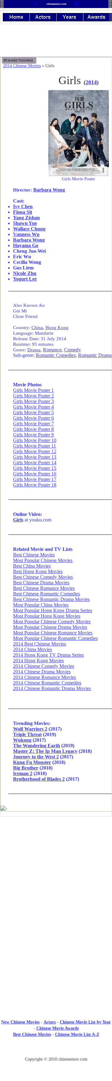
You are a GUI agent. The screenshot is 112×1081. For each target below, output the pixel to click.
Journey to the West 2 (36, 756)
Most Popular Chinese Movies (42, 560)
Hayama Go (25, 245)
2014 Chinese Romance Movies (44, 677)
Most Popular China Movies (40, 604)
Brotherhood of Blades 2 (39, 779)
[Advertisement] (56, 968)
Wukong (22, 740)
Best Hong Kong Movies (38, 571)
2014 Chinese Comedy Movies (43, 666)
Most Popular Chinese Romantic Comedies (55, 638)
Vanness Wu (26, 234)
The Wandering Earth (36, 745)
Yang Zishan (26, 217)
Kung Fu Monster (32, 762)
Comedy (72, 349)
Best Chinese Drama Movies (41, 582)
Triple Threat (27, 734)
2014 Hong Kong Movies (38, 660)
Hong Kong (56, 327)
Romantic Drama (95, 355)
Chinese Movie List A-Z (77, 1034)
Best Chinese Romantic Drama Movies (51, 599)
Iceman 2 (22, 773)
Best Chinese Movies (34, 554)
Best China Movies (32, 565)
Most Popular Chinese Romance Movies (52, 632)
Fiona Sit (22, 212)
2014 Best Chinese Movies (39, 643)
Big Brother (25, 767)
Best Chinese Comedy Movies (43, 577)
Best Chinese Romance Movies (44, 588)
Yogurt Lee (25, 278)
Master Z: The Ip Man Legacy (45, 751)
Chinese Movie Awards (57, 1028)
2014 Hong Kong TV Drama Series (48, 655)
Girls (18, 519)
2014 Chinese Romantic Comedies (47, 682)
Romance (52, 349)
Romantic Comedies (56, 355)
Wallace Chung (29, 228)
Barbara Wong (49, 189)
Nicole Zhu (24, 273)
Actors (50, 1022)
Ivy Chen (23, 206)
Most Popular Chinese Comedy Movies (52, 621)
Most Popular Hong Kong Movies (46, 616)
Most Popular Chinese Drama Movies (50, 627)
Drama (33, 349)
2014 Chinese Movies (22, 65)
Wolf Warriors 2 (30, 728)
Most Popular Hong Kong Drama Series (52, 610)
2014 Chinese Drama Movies (42, 671)
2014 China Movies (32, 649)
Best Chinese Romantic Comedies (46, 593)
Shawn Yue (25, 223)
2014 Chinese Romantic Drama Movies (52, 688)
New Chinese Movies (20, 1022)
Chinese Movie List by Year (85, 1022)
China (37, 327)
